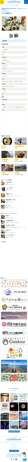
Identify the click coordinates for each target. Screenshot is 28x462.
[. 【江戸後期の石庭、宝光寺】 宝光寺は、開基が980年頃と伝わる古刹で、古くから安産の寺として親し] (5, 416)
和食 (11, 5)
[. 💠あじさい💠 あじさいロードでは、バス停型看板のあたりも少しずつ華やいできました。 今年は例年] (23, 425)
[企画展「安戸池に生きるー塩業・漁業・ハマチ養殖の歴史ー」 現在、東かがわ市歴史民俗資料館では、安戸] (14, 397)
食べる (8, 5)
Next (24, 24)
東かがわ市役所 (14, 450)
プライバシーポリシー (14, 445)
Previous (3, 24)
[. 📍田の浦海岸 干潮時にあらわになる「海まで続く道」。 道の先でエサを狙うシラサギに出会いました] (14, 425)
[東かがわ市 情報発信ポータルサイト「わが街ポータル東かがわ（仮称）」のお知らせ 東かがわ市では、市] (5, 406)
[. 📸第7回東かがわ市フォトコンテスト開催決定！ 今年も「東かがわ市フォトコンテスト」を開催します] (23, 416)
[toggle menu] (2, 2)
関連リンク (14, 444)
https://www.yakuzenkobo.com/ (7, 71)
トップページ (3, 5)
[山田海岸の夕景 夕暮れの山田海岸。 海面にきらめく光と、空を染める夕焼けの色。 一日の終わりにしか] (5, 397)
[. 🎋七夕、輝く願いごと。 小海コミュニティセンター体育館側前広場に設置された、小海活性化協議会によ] (5, 425)
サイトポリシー (14, 447)
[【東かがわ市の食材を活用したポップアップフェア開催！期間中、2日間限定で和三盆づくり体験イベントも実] (23, 397)
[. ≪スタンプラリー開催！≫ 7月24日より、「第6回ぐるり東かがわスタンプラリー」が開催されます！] (14, 416)
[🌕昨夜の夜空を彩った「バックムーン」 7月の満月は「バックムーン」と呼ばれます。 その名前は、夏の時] (23, 406)
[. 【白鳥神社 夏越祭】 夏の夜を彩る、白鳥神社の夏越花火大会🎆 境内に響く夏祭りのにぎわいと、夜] (14, 406)
